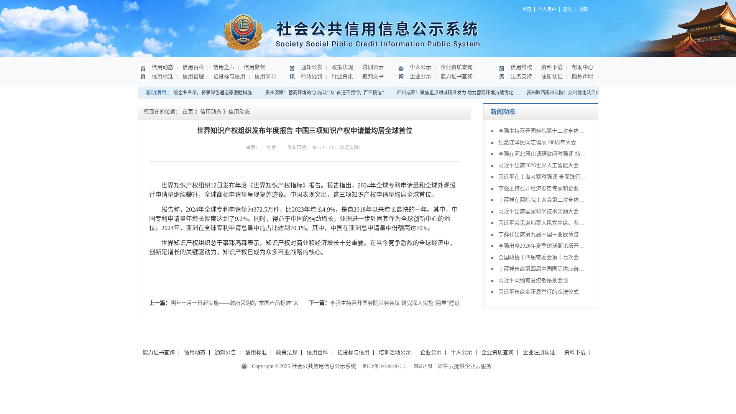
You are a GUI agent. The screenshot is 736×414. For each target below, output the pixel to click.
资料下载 (551, 67)
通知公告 (311, 67)
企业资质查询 (456, 67)
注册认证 (551, 76)
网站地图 (421, 366)
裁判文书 (372, 76)
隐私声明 (581, 76)
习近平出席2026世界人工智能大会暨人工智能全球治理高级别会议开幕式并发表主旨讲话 (542, 165)
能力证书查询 (456, 76)
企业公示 (420, 76)
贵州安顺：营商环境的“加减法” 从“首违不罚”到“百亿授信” (321, 92)
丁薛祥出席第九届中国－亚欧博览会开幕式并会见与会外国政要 (542, 234)
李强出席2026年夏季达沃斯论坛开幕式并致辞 (542, 246)
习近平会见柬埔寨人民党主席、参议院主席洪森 (542, 223)
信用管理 (192, 76)
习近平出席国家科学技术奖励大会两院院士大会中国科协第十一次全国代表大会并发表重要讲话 (542, 211)
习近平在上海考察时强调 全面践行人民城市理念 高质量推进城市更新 (542, 177)
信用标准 (162, 76)
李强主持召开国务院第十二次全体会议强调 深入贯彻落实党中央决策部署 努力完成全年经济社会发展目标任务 (542, 131)
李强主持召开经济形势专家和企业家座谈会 (542, 188)
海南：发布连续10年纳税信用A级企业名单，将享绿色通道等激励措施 (177, 92)
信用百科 (192, 67)
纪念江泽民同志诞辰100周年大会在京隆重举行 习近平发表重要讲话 (542, 142)
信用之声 (223, 67)
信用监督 (253, 67)
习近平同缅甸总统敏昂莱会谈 (533, 280)
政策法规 (341, 67)
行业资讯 (341, 76)
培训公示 (372, 67)
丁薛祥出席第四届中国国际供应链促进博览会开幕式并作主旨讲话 (542, 269)
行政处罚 (311, 76)
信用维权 (521, 67)
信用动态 (162, 67)
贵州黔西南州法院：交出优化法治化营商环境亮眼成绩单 (580, 92)
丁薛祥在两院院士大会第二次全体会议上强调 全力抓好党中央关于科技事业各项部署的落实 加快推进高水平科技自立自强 (542, 200)
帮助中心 (581, 67)
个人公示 (420, 67)
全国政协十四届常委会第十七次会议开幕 (542, 257)
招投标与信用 (228, 76)
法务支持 (521, 76)
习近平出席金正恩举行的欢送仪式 (538, 292)
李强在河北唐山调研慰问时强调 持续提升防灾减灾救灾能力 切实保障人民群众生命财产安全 (542, 154)
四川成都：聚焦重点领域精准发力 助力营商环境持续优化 (452, 92)
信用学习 (264, 76)
